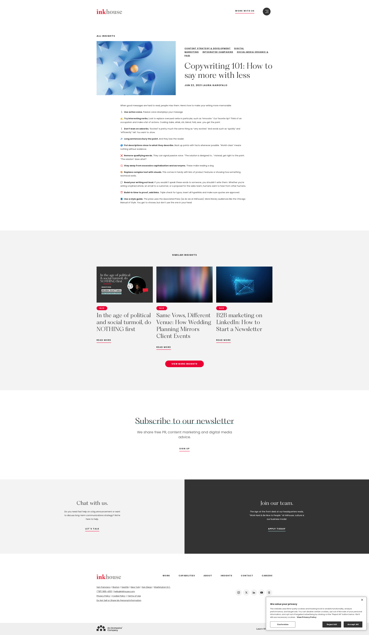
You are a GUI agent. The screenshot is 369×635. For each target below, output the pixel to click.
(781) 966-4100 (104, 591)
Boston (116, 587)
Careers (267, 575)
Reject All (332, 624)
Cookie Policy (118, 595)
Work (166, 575)
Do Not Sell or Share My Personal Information (119, 600)
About (208, 575)
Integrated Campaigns (218, 52)
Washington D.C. (162, 587)
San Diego (147, 587)
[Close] (362, 600)
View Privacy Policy (306, 617)
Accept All (353, 624)
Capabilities (187, 575)
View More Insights (184, 363)
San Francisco (104, 587)
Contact (247, 575)
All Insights (106, 36)
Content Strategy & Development (207, 48)
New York (135, 587)
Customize (282, 624)
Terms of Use (134, 595)
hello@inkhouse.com (124, 591)
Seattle (125, 587)
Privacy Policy (103, 595)
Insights (226, 575)
